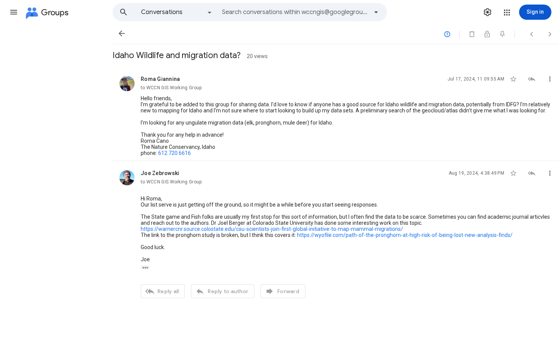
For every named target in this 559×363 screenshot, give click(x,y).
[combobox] (295, 12)
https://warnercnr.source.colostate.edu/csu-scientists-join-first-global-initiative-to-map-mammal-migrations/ (272, 229)
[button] (14, 12)
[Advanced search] (376, 12)
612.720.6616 (174, 153)
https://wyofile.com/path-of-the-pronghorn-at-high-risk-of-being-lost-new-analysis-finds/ (405, 235)
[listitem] (336, 114)
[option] (177, 12)
